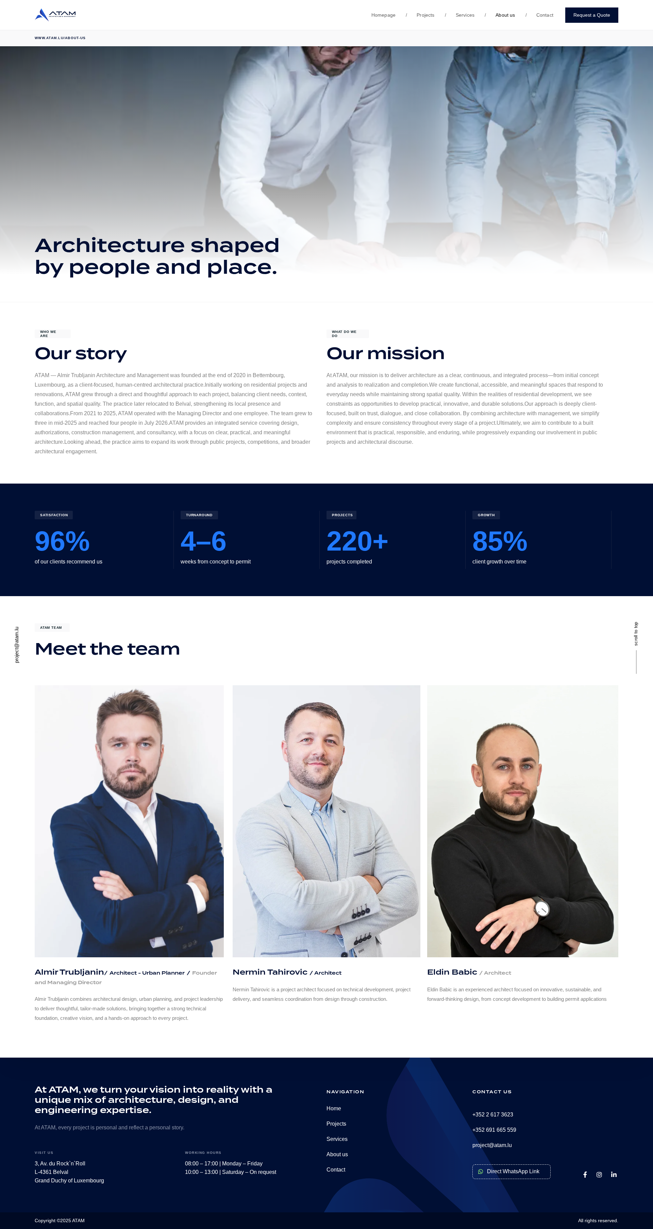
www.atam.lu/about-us (60, 38)
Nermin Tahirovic (271, 972)
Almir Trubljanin (69, 972)
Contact (539, 15)
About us (500, 15)
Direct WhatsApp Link (513, 1171)
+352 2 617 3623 (492, 1114)
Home (333, 1108)
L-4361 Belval (51, 1172)
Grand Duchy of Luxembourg (69, 1180)
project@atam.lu (492, 1145)
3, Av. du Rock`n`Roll (60, 1163)
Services (460, 15)
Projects (420, 15)
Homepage (383, 15)
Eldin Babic (469, 972)
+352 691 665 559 (494, 1130)
